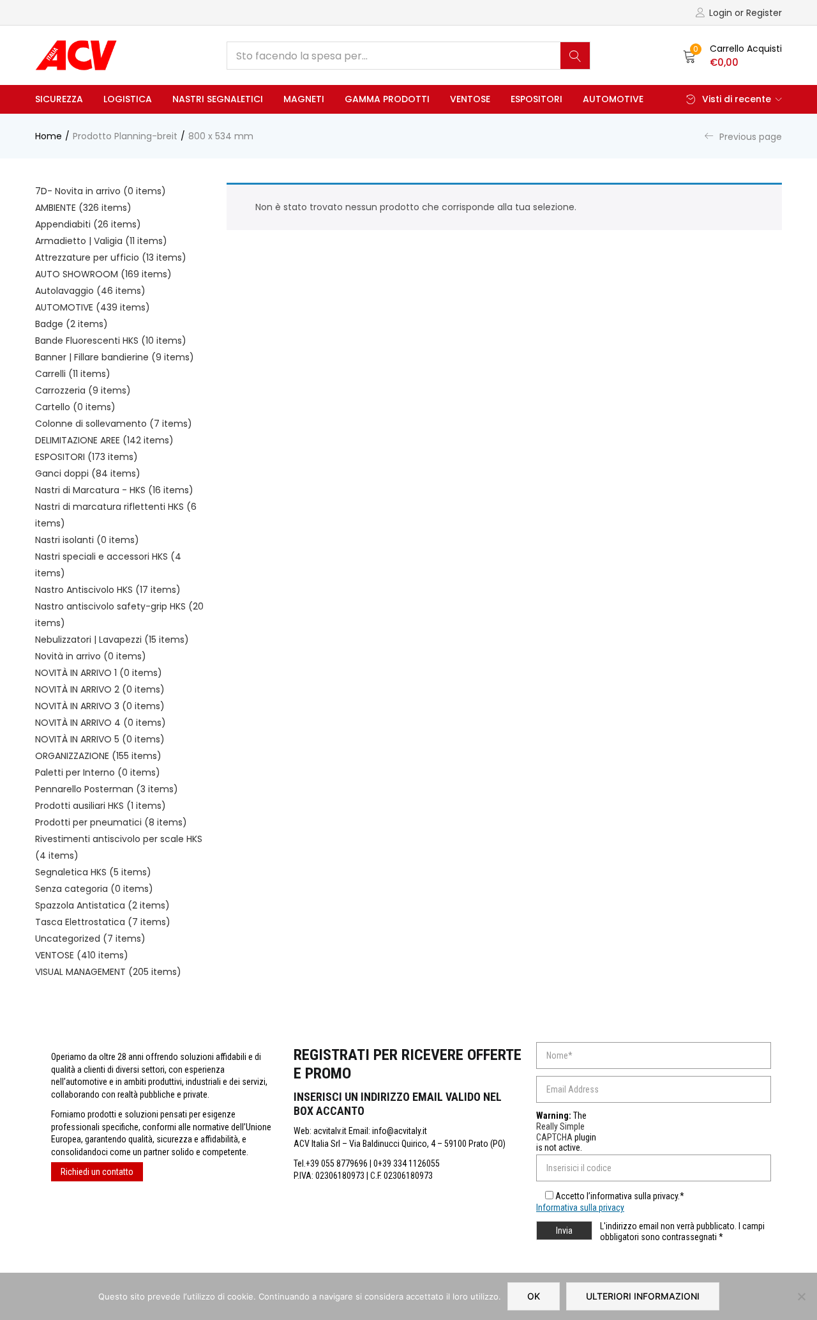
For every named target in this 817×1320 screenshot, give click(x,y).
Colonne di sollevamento (113, 423)
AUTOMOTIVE (613, 99)
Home (48, 136)
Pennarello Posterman (106, 789)
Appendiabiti (88, 224)
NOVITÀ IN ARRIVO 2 (100, 689)
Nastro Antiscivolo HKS (108, 589)
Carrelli (72, 373)
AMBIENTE (83, 207)
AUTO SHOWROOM (103, 274)
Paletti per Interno (97, 772)
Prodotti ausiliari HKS (100, 805)
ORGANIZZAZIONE (98, 755)
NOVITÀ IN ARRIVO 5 (100, 739)
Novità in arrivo (90, 656)
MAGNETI (303, 99)
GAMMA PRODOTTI (387, 99)
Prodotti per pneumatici (111, 822)
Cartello (75, 407)
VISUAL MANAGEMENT (108, 971)
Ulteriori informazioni (643, 1296)
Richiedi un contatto (97, 1172)
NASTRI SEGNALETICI (217, 99)
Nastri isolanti (87, 539)
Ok (533, 1296)
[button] (732, 56)
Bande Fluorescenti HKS (110, 340)
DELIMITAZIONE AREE (104, 440)
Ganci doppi (87, 473)
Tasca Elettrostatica (102, 922)
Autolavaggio (90, 290)
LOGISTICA (127, 99)
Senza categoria (94, 888)
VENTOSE (470, 99)
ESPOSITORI (536, 99)
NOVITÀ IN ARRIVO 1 (98, 672)
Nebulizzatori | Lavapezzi (112, 639)
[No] (801, 1296)
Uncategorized (90, 938)
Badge (71, 324)
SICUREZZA (59, 99)
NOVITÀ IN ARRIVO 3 (100, 706)
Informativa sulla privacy (580, 1207)
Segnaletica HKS (93, 872)
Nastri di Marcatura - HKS (114, 490)
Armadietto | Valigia (101, 240)
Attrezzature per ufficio (110, 257)
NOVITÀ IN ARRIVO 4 (100, 722)
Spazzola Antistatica (102, 905)
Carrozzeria (83, 390)
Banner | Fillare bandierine (114, 357)
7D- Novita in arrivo (100, 191)
